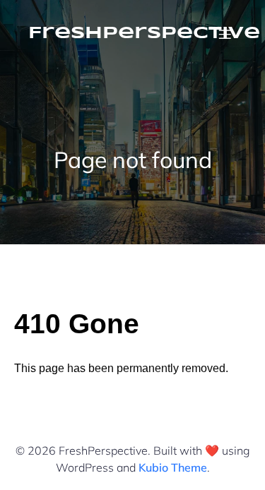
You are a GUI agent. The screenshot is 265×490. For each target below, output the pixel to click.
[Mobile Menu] (225, 34)
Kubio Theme (173, 467)
